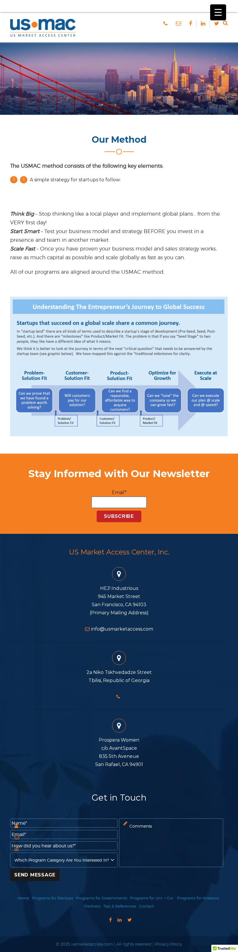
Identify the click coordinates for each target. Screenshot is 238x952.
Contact (146, 906)
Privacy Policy (168, 944)
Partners (92, 906)
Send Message (34, 875)
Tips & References (119, 906)
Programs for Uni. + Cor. (152, 898)
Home (23, 898)
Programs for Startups (52, 898)
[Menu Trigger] (218, 12)
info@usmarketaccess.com (122, 629)
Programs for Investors (198, 898)
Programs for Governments (101, 898)
